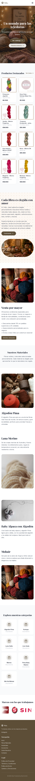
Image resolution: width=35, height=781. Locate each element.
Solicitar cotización (9, 338)
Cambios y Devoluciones (8, 768)
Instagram (4, 732)
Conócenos (7, 233)
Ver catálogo (16, 40)
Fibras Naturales (6, 743)
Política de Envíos (6, 766)
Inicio (2, 740)
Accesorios (4, 748)
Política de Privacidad (7, 761)
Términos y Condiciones (8, 763)
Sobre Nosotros (6, 750)
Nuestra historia (16, 45)
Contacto (4, 753)
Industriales (4, 745)
